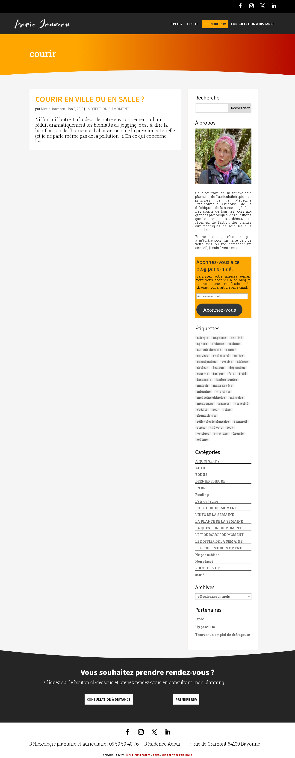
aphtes (202, 343)
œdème (202, 439)
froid (242, 373)
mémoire (236, 397)
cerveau (202, 355)
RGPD (156, 755)
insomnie (204, 379)
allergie (202, 337)
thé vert (216, 427)
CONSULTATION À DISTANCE (252, 24)
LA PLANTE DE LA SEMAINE (219, 521)
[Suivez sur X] (262, 5)
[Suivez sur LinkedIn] (273, 5)
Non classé (204, 561)
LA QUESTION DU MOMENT (107, 109)
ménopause (205, 403)
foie (231, 373)
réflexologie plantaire (213, 421)
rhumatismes (206, 415)
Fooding (202, 494)
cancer (231, 349)
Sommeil (240, 421)
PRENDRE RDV (215, 24)
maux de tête (222, 385)
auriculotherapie (209, 349)
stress (201, 427)
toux (230, 427)
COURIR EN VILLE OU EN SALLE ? (90, 99)
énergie (238, 433)
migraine (204, 391)
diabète (242, 361)
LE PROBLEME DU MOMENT (218, 548)
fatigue (218, 373)
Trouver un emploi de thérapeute (222, 634)
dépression (237, 367)
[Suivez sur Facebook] (240, 5)
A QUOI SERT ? (207, 461)
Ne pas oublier (207, 555)
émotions (221, 433)
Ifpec (199, 619)
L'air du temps (206, 501)
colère (238, 355)
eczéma (202, 373)
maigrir (202, 385)
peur (215, 409)
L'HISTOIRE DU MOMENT (216, 508)
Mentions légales (138, 755)
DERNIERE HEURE (210, 481)
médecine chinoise (211, 397)
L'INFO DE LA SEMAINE (214, 514)
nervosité (241, 403)
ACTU (200, 468)
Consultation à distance (108, 699)
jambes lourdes (226, 379)
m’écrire (205, 240)
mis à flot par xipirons (177, 755)
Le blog (175, 24)
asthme (234, 343)
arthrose (218, 343)
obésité (202, 409)
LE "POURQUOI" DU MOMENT (219, 535)
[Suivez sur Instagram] (251, 5)
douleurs (218, 367)
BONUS (201, 474)
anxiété (236, 337)
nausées (224, 403)
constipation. (207, 361)
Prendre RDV (186, 699)
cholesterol (221, 355)
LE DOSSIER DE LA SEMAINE (218, 541)
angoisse (219, 337)
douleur (202, 367)
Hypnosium (205, 627)
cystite (226, 361)
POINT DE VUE (207, 568)
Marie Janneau (53, 109)
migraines (222, 391)
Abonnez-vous (219, 310)
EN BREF (202, 488)
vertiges (203, 433)
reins (227, 409)
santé (199, 575)
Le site (192, 24)
